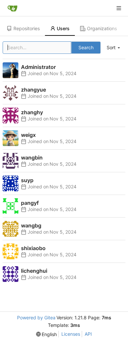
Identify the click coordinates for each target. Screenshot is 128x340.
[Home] (12, 8)
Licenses (70, 334)
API (88, 334)
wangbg (31, 225)
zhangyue (33, 89)
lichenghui (34, 270)
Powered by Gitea (36, 317)
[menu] (113, 47)
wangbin (32, 157)
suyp (27, 180)
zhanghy (32, 112)
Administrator (38, 67)
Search (86, 47)
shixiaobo (33, 248)
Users (63, 28)
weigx (28, 135)
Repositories (26, 28)
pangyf (30, 203)
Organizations (102, 28)
